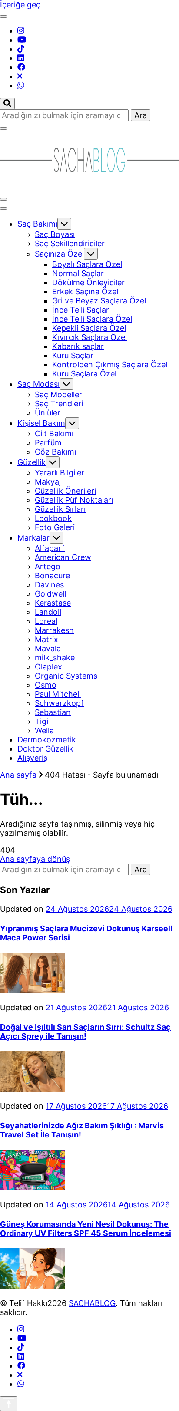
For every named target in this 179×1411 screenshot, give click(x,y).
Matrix (46, 639)
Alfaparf (50, 548)
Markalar (33, 537)
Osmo (45, 684)
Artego (47, 566)
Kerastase (53, 602)
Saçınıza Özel (59, 253)
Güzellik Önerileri (65, 490)
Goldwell (50, 593)
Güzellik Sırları (60, 509)
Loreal (46, 621)
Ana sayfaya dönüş (35, 859)
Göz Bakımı (55, 451)
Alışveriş (32, 757)
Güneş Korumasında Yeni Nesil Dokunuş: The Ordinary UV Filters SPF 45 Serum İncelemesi (85, 1229)
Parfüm (48, 442)
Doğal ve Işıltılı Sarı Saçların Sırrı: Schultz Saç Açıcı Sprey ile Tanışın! (85, 1031)
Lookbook (53, 518)
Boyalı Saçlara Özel (87, 264)
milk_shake (55, 657)
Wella (44, 730)
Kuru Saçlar (72, 355)
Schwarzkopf (59, 703)
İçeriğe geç (20, 4)
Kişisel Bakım (41, 423)
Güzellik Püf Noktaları (74, 499)
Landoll (48, 611)
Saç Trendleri (59, 403)
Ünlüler (47, 412)
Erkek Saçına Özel (85, 291)
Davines (49, 584)
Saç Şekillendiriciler (70, 243)
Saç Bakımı (37, 223)
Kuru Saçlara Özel (84, 373)
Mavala (48, 648)
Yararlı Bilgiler (59, 472)
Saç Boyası (55, 234)
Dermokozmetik (46, 739)
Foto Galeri (55, 527)
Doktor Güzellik (45, 748)
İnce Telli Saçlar (80, 309)
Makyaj (48, 481)
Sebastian (53, 712)
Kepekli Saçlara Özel (89, 328)
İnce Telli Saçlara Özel (92, 318)
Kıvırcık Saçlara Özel (89, 337)
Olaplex (48, 666)
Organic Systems (66, 675)
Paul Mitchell (58, 694)
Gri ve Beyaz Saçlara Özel (99, 300)
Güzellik (31, 462)
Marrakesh (54, 630)
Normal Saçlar (78, 273)
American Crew (63, 557)
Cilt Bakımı (54, 433)
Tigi (41, 721)
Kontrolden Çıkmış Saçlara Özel (109, 364)
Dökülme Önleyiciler (88, 282)
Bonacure (52, 575)
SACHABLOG (92, 1303)
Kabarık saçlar (78, 346)
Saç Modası (38, 384)
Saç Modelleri (59, 394)
